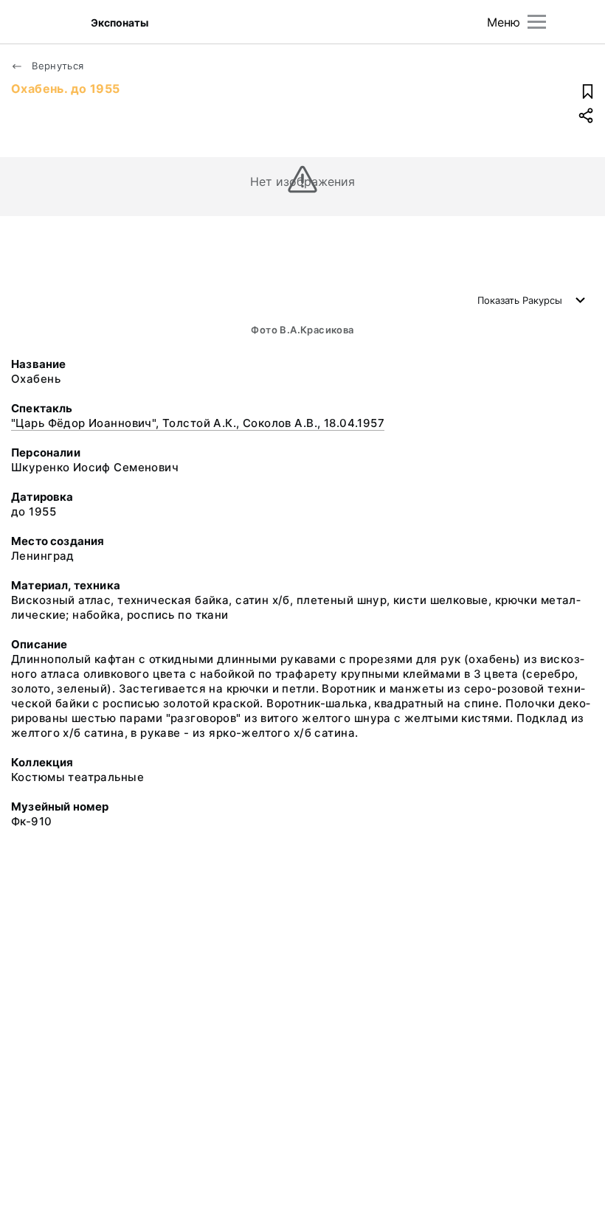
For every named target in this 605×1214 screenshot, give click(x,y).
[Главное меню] (536, 21)
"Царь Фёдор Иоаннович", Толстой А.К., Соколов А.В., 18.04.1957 (197, 423)
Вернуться (56, 66)
